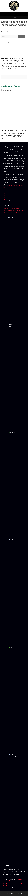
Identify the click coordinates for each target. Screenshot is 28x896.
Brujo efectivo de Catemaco (9, 197)
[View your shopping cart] (22, 14)
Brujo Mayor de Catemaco (9, 193)
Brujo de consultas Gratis (8, 199)
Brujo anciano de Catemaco (9, 195)
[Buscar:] (14, 77)
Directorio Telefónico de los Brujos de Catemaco (14, 210)
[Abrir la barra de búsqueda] (26, 14)
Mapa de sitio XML (10, 880)
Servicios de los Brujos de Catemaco (11, 208)
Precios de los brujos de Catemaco (11, 212)
